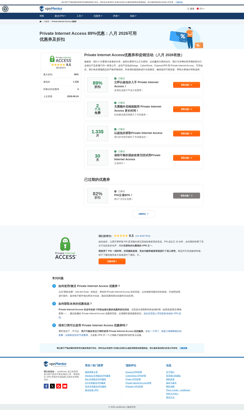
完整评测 (111, 261)
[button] (5, 8)
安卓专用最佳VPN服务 (95, 386)
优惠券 (97, 16)
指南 (132, 16)
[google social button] (58, 386)
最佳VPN (59, 16)
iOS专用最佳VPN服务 (95, 383)
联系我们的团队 (173, 376)
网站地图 (170, 386)
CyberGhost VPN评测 (136, 376)
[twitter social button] (52, 386)
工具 (79, 16)
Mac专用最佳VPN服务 (95, 379)
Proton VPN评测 (133, 379)
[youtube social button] (64, 386)
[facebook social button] (46, 386)
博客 (42, 16)
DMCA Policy (172, 393)
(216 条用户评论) (143, 236)
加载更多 (142, 214)
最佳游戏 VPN (91, 390)
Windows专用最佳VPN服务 (98, 376)
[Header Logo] (51, 9)
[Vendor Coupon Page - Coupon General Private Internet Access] (143, 85)
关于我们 (170, 372)
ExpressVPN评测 (134, 372)
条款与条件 (171, 383)
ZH (201, 8)
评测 (115, 16)
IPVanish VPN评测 (134, 386)
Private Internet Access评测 (138, 383)
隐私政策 (170, 379)
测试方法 (170, 397)
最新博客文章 (91, 372)
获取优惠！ (186, 85)
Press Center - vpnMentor (178, 390)
